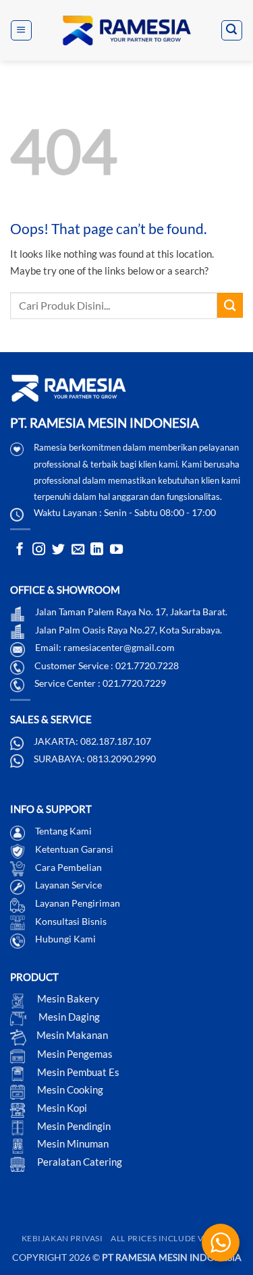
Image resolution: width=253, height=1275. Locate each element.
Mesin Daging (68, 1017)
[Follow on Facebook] (19, 550)
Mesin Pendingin (73, 1126)
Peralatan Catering (79, 1162)
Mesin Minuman (72, 1143)
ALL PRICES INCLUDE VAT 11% (171, 1238)
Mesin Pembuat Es (77, 1072)
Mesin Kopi (61, 1108)
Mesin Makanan (72, 1035)
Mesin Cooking (69, 1089)
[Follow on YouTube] (116, 550)
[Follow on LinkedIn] (96, 550)
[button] (21, 30)
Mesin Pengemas (74, 1054)
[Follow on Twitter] (58, 550)
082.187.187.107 (115, 741)
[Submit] (230, 305)
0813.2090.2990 (121, 758)
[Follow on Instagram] (38, 550)
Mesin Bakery (67, 998)
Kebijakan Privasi (62, 1238)
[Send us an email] (78, 550)
